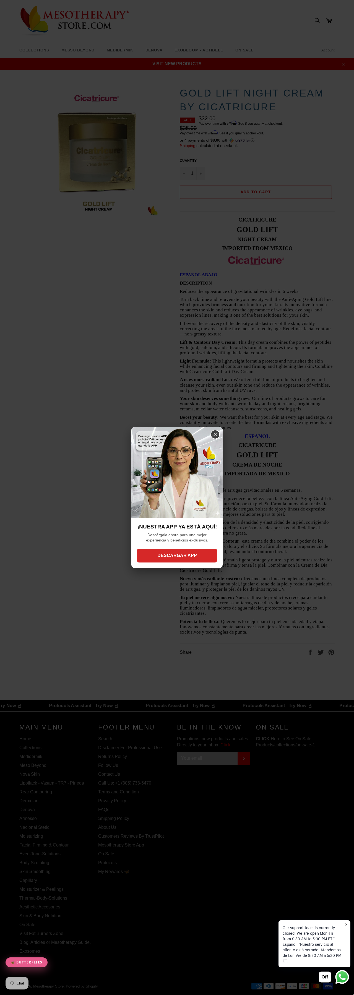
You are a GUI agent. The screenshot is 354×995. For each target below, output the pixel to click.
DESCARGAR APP (177, 555)
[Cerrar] (215, 434)
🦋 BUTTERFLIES (27, 962)
